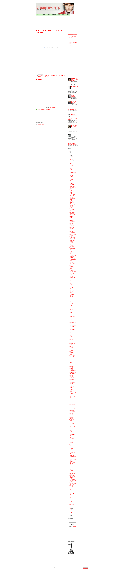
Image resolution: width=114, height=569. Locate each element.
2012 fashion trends (46, 75)
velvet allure (51, 76)
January (71, 513)
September (71, 160)
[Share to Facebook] (41, 74)
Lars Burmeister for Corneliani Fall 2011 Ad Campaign (72, 270)
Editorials (59, 14)
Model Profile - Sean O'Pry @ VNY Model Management (74, 79)
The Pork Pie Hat (71, 321)
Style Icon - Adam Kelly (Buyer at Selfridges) (72, 382)
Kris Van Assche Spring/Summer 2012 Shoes (72, 221)
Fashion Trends (54, 14)
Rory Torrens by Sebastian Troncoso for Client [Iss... (72, 325)
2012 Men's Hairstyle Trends (72, 109)
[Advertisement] (57, 23)
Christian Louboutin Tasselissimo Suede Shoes (72, 259)
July (70, 163)
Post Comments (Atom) (53, 107)
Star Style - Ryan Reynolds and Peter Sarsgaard (72, 280)
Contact (68, 14)
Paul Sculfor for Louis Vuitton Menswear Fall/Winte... (72, 176)
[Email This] (38, 74)
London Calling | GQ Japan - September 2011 (72, 248)
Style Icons (48, 14)
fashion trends (63, 75)
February (71, 512)
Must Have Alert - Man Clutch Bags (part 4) (72, 496)
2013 (69, 152)
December (71, 156)
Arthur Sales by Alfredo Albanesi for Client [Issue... (72, 328)
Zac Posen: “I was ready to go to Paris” (72, 344)
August (71, 162)
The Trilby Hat (71, 297)
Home (38, 14)
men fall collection (38, 76)
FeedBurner (74, 526)
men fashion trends (44, 76)
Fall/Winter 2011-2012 (57, 75)
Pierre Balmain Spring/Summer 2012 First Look (72, 237)
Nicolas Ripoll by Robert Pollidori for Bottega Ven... (72, 483)
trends (48, 76)
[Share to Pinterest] (42, 74)
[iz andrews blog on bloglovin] (71, 553)
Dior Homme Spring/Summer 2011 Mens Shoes (74, 115)
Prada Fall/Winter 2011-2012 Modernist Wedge (72, 423)
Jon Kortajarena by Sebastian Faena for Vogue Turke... (72, 480)
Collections (63, 14)
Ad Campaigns (43, 14)
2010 (69, 515)
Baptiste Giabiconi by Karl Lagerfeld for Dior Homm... (72, 373)
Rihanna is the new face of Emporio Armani (72, 402)
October (71, 159)
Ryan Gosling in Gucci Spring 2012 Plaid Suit (72, 312)
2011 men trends (41, 75)
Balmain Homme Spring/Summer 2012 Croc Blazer (74, 95)
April (70, 509)
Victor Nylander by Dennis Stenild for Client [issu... (72, 332)
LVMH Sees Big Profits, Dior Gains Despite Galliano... (72, 232)
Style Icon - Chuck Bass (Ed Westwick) (72, 463)
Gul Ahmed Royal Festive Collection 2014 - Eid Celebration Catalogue (72, 40)
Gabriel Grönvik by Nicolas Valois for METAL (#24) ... (72, 194)
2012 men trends (51, 75)
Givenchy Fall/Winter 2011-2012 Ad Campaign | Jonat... (72, 273)
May (70, 508)
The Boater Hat (71, 350)
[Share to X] (40, 74)
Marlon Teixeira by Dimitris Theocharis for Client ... (72, 319)
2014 (69, 151)
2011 (69, 155)
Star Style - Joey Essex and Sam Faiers (71, 502)
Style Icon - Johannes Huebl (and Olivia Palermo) (74, 126)
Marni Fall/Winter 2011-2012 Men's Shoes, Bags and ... (72, 411)
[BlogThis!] (39, 74)
